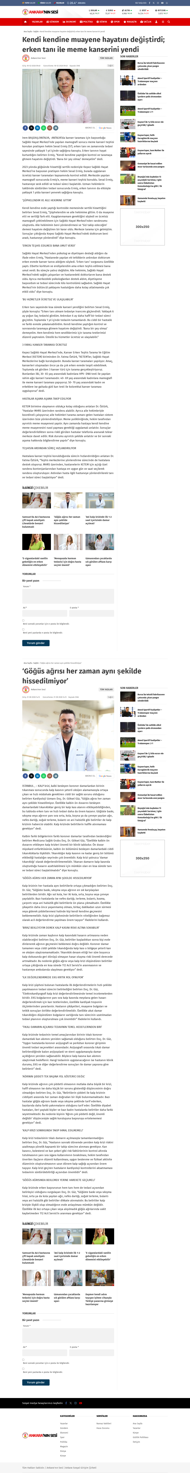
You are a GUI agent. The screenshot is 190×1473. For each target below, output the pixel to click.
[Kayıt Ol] (156, 21)
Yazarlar (37, 21)
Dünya (103, 21)
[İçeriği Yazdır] (55, 128)
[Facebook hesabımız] (149, 3)
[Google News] (105, 128)
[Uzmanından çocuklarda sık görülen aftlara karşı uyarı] (100, 544)
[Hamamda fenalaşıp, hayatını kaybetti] (127, 204)
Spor (117, 21)
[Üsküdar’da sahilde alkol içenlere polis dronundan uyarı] (127, 100)
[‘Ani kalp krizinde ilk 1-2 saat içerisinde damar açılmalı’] (100, 502)
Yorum (26, 586)
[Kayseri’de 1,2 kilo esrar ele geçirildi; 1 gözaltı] (127, 128)
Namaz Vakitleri (103, 1423)
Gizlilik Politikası (140, 1437)
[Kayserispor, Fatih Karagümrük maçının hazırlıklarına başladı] (127, 141)
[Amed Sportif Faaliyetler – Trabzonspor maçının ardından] (127, 84)
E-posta (74, 607)
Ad (25, 607)
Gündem (54, 21)
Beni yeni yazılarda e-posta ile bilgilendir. (42, 633)
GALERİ (30, 3)
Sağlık (147, 21)
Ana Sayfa (137, 1423)
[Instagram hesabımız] (158, 3)
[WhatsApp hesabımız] (167, 3)
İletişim (136, 1442)
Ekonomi (71, 21)
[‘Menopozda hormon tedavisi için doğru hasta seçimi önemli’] (68, 544)
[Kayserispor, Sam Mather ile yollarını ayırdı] (127, 157)
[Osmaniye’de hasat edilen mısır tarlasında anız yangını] (127, 170)
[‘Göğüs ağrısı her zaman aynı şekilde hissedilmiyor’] (68, 502)
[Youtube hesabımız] (162, 3)
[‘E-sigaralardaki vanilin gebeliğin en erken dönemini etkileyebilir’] (36, 544)
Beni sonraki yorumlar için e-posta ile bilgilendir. (46, 624)
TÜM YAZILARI (106, 58)
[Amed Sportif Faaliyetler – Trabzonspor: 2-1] (127, 115)
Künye (63, 1455)
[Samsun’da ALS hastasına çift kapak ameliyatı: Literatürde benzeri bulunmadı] (36, 502)
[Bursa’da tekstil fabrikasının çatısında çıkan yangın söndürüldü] (127, 69)
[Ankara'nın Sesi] (40, 14)
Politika (88, 21)
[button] (26, 21)
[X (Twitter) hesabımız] (154, 3)
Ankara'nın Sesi (38, 58)
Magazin (132, 21)
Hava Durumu (102, 1428)
